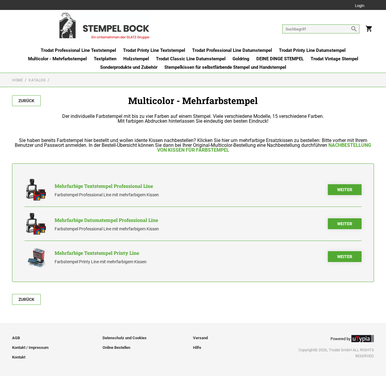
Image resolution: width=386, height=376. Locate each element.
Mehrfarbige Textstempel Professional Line (104, 186)
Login (359, 6)
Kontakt (18, 357)
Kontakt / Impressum (30, 347)
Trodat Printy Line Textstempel (154, 50)
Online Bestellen (116, 347)
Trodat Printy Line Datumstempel (312, 50)
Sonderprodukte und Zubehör (128, 67)
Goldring (241, 59)
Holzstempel (136, 59)
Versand (200, 338)
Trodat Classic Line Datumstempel (191, 59)
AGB (16, 338)
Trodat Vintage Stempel (334, 59)
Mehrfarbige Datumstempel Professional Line (106, 220)
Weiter (344, 189)
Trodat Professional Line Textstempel (78, 50)
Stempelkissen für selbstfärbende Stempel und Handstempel (225, 67)
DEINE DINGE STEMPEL (280, 59)
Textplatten (105, 59)
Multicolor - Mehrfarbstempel (57, 59)
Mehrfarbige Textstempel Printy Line (97, 253)
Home (17, 80)
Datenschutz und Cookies (125, 338)
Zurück (26, 100)
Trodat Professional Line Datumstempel (232, 50)
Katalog (37, 80)
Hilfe (197, 347)
